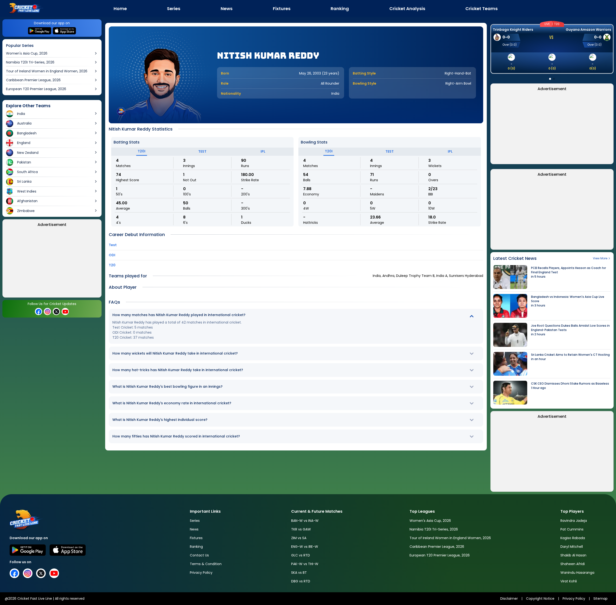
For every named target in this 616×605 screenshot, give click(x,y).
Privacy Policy (201, 572)
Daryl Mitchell (571, 546)
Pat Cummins (572, 529)
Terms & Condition (206, 563)
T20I (141, 151)
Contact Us (199, 555)
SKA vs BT (299, 572)
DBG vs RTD (300, 581)
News (194, 529)
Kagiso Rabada (572, 538)
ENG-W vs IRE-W (304, 546)
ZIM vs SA (298, 538)
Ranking (196, 546)
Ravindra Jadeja (573, 520)
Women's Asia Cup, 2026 (430, 520)
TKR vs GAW (301, 529)
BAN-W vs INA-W (305, 520)
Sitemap (600, 598)
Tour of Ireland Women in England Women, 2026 (450, 538)
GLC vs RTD (300, 555)
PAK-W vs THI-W (304, 563)
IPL (263, 151)
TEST (202, 151)
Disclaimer (509, 598)
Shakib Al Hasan (573, 555)
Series (195, 520)
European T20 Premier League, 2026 (440, 555)
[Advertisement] (52, 263)
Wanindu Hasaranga (577, 572)
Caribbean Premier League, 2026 (437, 546)
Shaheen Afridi (572, 563)
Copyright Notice (540, 598)
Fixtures (196, 538)
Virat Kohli (568, 581)
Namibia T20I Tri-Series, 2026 (434, 529)
